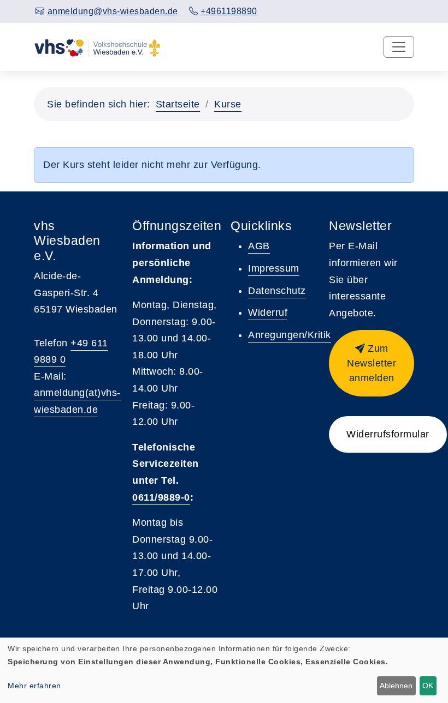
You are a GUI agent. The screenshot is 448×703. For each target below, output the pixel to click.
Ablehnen (396, 685)
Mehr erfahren (34, 685)
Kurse (227, 104)
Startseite (178, 104)
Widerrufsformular (387, 434)
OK (427, 685)
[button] (371, 363)
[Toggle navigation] (399, 47)
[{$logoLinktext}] (97, 47)
